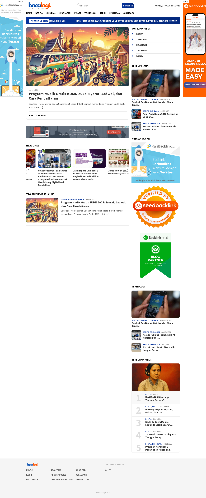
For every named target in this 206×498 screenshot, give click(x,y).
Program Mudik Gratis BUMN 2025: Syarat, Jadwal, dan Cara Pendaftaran (75, 96)
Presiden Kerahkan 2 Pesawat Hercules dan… (158, 448)
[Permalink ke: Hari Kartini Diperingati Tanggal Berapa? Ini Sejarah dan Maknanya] (155, 377)
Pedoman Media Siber (62, 479)
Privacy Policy (58, 474)
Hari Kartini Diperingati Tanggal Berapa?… (158, 399)
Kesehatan (157, 444)
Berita (64, 199)
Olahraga (154, 111)
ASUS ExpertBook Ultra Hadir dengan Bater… (159, 349)
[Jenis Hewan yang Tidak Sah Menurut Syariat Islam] (113, 158)
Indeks (29, 470)
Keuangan (72, 199)
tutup (20, 1)
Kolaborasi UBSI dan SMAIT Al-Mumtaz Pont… (159, 128)
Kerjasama (81, 474)
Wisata (81, 199)
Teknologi (153, 99)
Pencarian (128, 5)
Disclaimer (32, 479)
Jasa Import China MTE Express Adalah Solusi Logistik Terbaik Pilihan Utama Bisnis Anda (74, 175)
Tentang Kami (83, 479)
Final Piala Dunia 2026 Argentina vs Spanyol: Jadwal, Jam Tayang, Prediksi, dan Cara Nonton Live (106, 20)
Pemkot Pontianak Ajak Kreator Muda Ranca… (152, 103)
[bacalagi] (40, 5)
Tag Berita (141, 50)
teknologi (142, 39)
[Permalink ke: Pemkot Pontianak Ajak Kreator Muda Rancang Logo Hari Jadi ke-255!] (155, 83)
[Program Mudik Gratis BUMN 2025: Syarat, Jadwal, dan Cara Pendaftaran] (77, 56)
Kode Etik (81, 470)
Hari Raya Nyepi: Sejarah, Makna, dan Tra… (159, 411)
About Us (56, 470)
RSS (109, 469)
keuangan (141, 45)
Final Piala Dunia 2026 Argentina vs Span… (160, 115)
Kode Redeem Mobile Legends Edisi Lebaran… (159, 423)
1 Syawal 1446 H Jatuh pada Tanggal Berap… (160, 436)
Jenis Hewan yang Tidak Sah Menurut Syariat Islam (112, 172)
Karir (29, 474)
